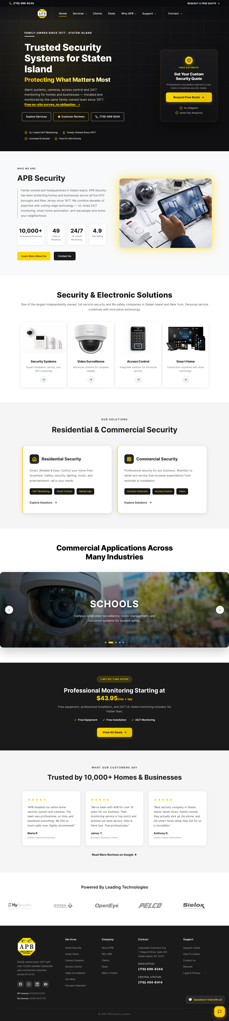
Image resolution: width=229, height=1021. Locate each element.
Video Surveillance (75, 972)
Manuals (187, 966)
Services (80, 13)
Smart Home (72, 954)
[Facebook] (20, 984)
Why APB (128, 13)
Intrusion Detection (75, 985)
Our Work (70, 979)
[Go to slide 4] (120, 642)
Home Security (73, 947)
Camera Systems (74, 960)
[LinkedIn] (37, 984)
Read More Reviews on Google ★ (114, 854)
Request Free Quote (186, 97)
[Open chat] (219, 1011)
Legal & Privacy (191, 972)
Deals (111, 13)
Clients (97, 13)
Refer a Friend (109, 972)
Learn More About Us (33, 256)
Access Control (73, 966)
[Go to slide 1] (105, 642)
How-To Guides (191, 954)
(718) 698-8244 (150, 969)
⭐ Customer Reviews (71, 116)
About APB (107, 947)
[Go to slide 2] (110, 642)
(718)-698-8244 (110, 116)
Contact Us (64, 256)
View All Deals (112, 732)
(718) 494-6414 (150, 982)
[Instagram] (29, 984)
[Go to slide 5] (123, 642)
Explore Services (36, 116)
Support (149, 13)
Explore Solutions (41, 502)
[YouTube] (45, 984)
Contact (173, 13)
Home (63, 13)
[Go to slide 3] (116, 642)
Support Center (191, 947)
